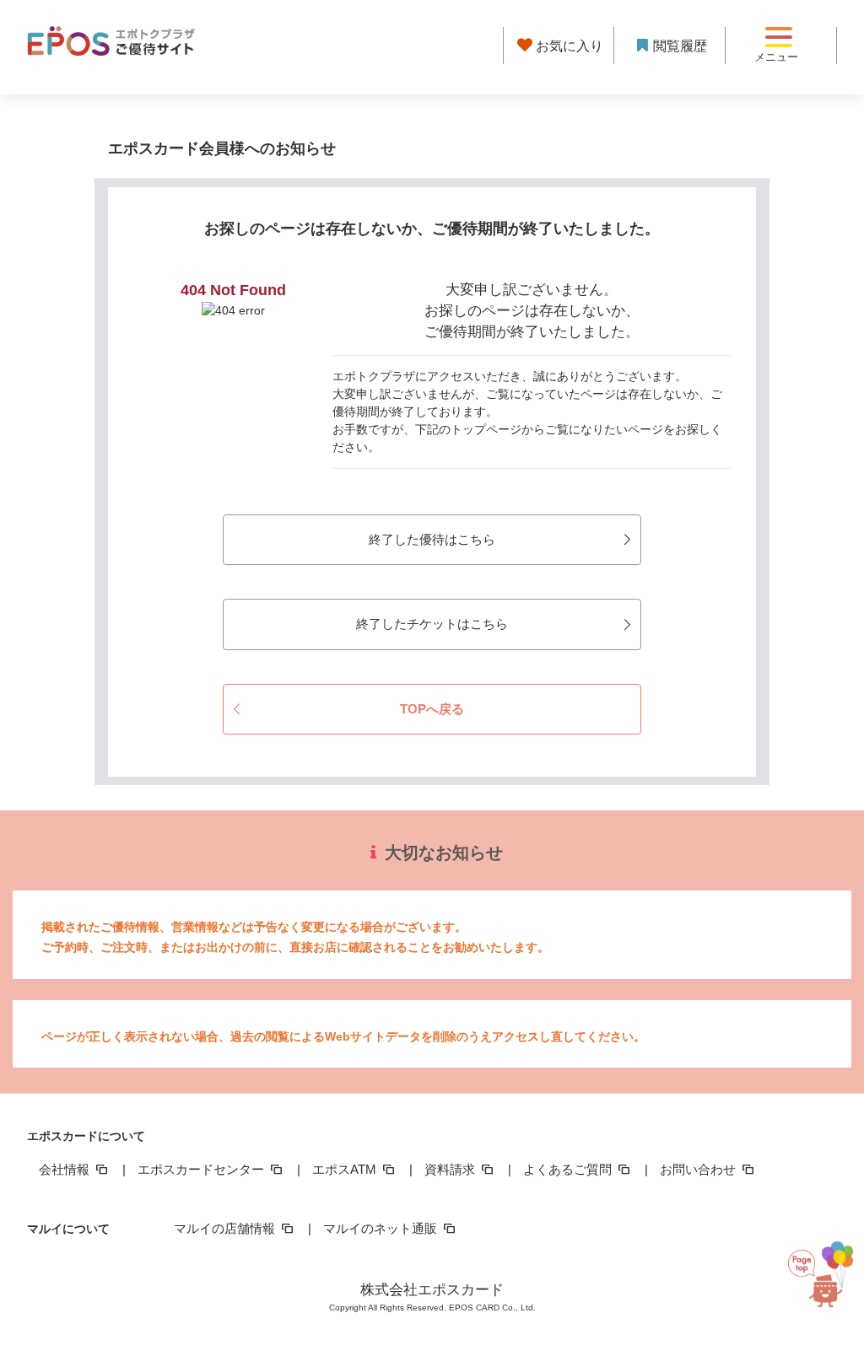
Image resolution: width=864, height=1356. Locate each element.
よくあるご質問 (569, 1169)
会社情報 (66, 1169)
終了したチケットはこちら (432, 623)
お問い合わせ (699, 1169)
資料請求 (451, 1169)
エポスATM (346, 1169)
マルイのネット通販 (381, 1228)
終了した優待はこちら (432, 539)
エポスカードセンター (202, 1169)
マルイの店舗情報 (226, 1228)
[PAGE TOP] (821, 1276)
